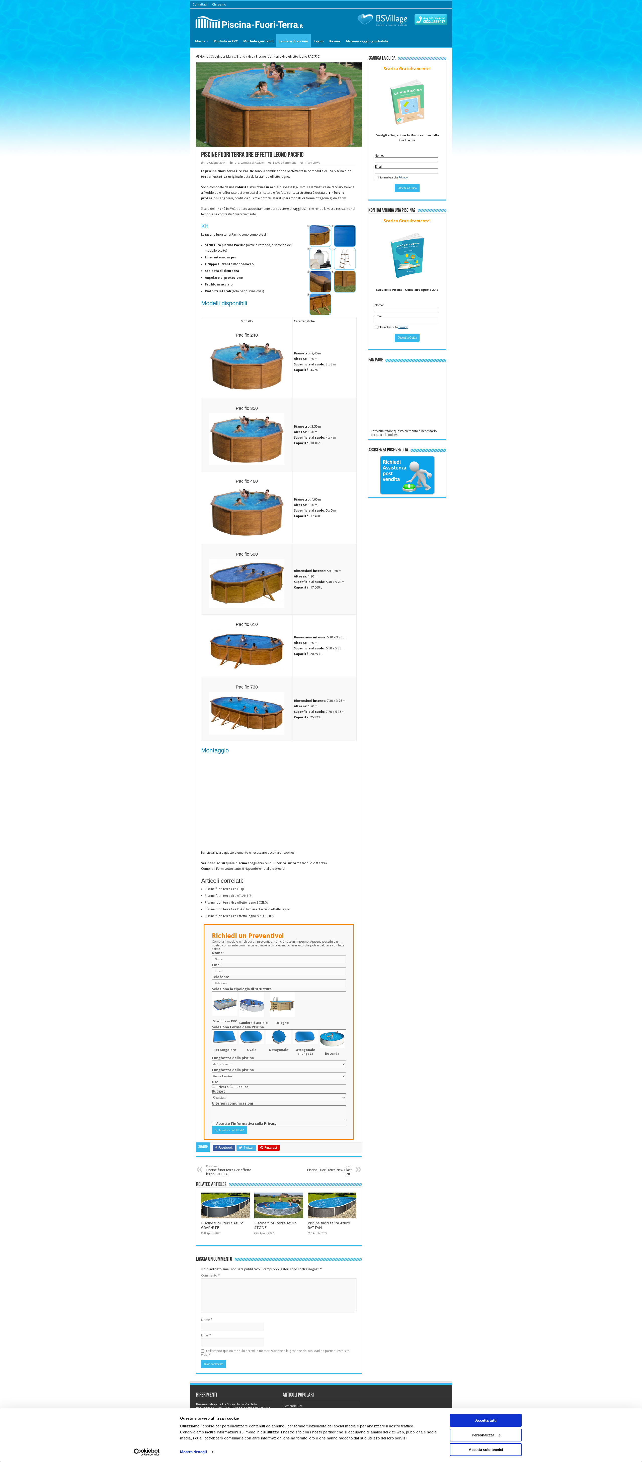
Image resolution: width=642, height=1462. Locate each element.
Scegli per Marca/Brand (228, 56)
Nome (206, 1320)
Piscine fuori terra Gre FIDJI (224, 889)
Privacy (270, 1124)
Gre (250, 56)
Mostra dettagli (193, 1452)
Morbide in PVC (225, 41)
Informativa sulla (393, 177)
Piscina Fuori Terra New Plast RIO (329, 1170)
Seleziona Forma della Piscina (238, 1027)
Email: (217, 965)
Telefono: (220, 977)
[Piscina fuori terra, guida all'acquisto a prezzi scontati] (250, 21)
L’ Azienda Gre (293, 1406)
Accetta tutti (486, 1420)
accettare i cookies (281, 852)
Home (203, 56)
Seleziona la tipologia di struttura (242, 989)
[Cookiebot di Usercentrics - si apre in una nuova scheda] (147, 1452)
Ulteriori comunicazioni (232, 1103)
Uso (215, 1082)
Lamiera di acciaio (293, 41)
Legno (319, 41)
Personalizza (483, 1435)
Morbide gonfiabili (258, 41)
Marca (200, 41)
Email (206, 1335)
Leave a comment (284, 162)
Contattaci (200, 4)
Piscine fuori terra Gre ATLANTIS (228, 896)
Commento (210, 1275)
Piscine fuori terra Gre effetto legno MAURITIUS (239, 916)
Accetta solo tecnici (486, 1449)
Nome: (218, 953)
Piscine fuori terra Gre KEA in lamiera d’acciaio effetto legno (247, 909)
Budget (218, 1091)
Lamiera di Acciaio (252, 162)
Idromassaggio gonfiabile (367, 41)
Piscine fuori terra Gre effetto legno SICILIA (236, 902)
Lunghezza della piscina (233, 1058)
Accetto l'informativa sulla (246, 1124)
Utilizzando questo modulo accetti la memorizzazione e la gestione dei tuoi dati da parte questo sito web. (275, 1352)
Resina (334, 41)
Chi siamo (219, 4)
